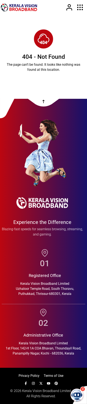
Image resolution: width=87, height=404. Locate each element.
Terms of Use (53, 376)
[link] (19, 7)
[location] (44, 253)
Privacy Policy (29, 376)
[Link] (69, 7)
